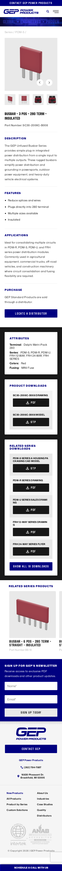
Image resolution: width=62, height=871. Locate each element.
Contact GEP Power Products (31, 2)
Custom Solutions (17, 810)
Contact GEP (31, 749)
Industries (43, 798)
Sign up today (31, 712)
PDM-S (19, 32)
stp (33, 422)
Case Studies (45, 804)
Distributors (44, 815)
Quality (41, 810)
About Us (42, 793)
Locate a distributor (31, 313)
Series (9, 32)
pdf (33, 402)
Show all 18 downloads (31, 566)
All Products (14, 798)
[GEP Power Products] (21, 11)
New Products (15, 793)
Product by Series (17, 804)
